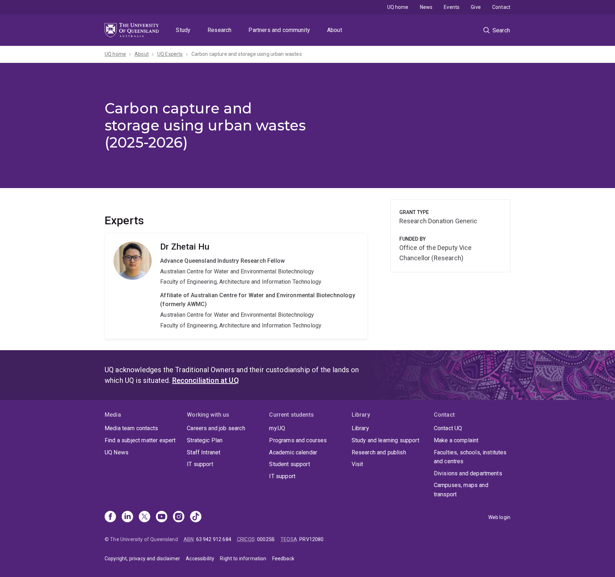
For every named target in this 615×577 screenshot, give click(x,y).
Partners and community (279, 30)
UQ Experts (170, 54)
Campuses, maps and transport (461, 490)
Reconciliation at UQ (205, 380)
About (334, 30)
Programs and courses (298, 440)
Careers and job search (216, 428)
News (426, 7)
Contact (501, 7)
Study (183, 30)
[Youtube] (161, 517)
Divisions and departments (468, 473)
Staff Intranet (203, 452)
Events (451, 7)
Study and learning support (385, 440)
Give (476, 7)
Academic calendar (293, 452)
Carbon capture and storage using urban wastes (246, 54)
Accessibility (200, 558)
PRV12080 (311, 539)
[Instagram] (178, 517)
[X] (144, 517)
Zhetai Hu (236, 285)
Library (360, 428)
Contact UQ (448, 428)
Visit (357, 464)
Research (219, 30)
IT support (200, 464)
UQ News (116, 452)
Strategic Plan (204, 440)
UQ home (398, 7)
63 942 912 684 (213, 539)
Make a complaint (456, 440)
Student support (289, 464)
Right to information (243, 558)
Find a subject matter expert (140, 440)
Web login (499, 517)
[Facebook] (110, 517)
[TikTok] (195, 517)
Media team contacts (131, 428)
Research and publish (379, 452)
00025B (266, 539)
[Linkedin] (127, 517)
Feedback (283, 558)
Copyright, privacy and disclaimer (142, 558)
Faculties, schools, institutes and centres (470, 457)
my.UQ (277, 428)
